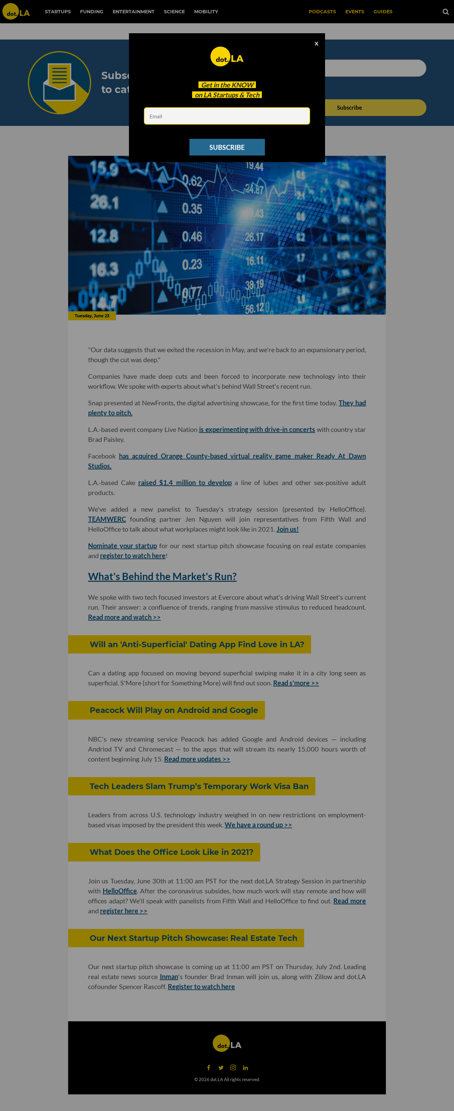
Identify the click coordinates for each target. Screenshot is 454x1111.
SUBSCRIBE (227, 147)
